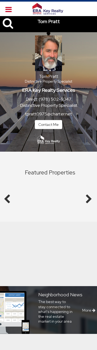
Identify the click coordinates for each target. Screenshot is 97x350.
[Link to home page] (48, 9)
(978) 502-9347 (55, 99)
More (87, 310)
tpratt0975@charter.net (48, 114)
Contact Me (48, 124)
